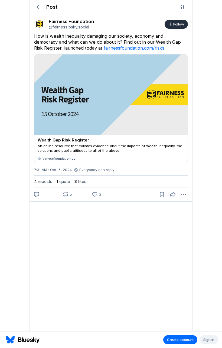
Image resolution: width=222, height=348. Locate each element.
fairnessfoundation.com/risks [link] (134, 48)
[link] (39, 24)
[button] (38, 6)
